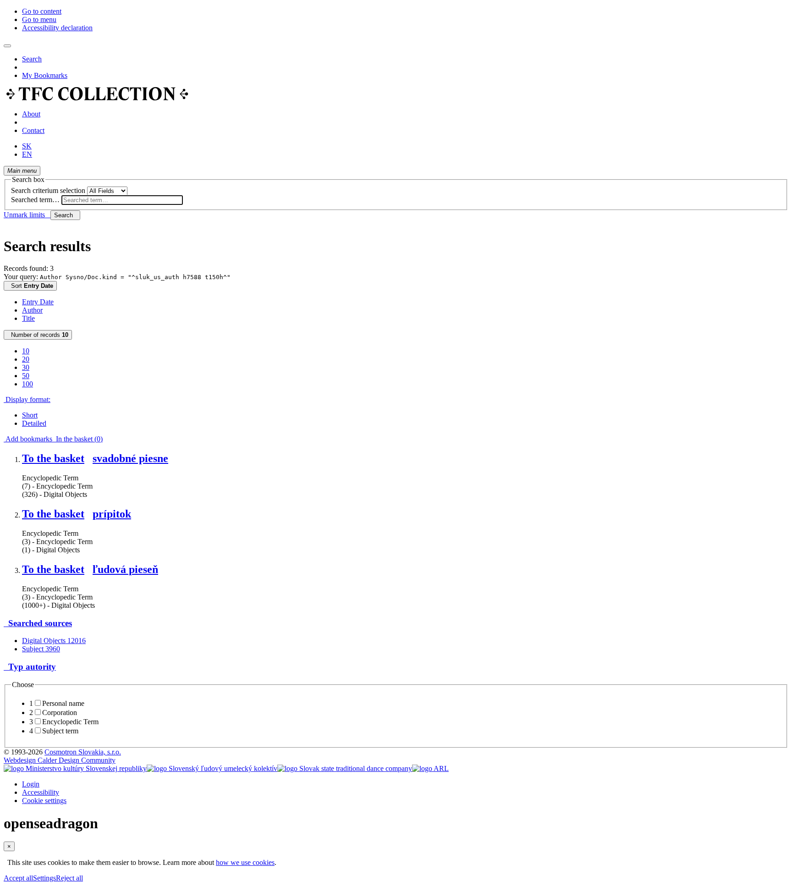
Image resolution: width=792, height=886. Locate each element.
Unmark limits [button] (27, 215)
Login (30, 784)
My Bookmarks (44, 75)
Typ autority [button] (30, 666)
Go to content (41, 11)
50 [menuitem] (25, 376)
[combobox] (122, 200)
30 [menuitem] (25, 367)
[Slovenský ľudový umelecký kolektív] (212, 768)
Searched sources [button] (38, 623)
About (31, 114)
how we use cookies (245, 862)
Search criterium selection (48, 190)
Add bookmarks (28, 439)
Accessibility (40, 792)
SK (27, 146)
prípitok (112, 514)
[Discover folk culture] (97, 98)
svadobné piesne (130, 458)
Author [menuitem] (32, 310)
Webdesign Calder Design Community (60, 760)
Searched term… (35, 200)
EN (27, 154)
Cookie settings (44, 800)
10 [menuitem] (25, 351)
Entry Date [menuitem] (38, 302)
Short (30, 415)
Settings (44, 878)
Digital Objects (54, 640)
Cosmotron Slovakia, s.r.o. (82, 752)
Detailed (34, 423)
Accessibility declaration (57, 28)
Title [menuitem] (28, 318)
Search (32, 59)
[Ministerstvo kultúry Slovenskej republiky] (75, 768)
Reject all (69, 878)
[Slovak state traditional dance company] (344, 768)
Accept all (18, 878)
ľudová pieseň (125, 569)
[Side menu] (7, 45)
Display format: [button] (27, 399)
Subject (41, 649)
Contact (33, 130)
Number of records (37, 334)
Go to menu (39, 19)
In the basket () (77, 439)
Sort (30, 285)
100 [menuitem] (27, 384)
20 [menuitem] (25, 359)
